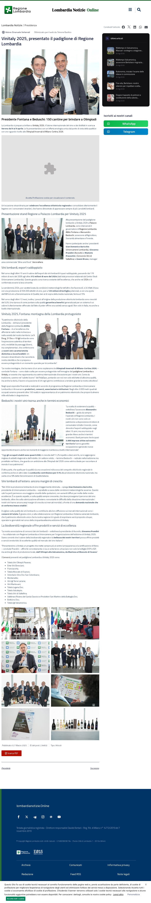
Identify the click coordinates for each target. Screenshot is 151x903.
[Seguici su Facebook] (19, 816)
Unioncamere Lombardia (77, 249)
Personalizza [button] (133, 894)
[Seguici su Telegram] (35, 816)
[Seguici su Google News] (52, 816)
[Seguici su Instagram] (43, 816)
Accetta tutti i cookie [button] (15, 899)
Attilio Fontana (72, 232)
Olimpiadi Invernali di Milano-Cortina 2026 (44, 131)
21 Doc (10, 338)
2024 (86, 279)
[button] (130, 9)
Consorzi (6, 557)
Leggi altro (118, 894)
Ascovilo (78, 252)
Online (93, 10)
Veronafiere (37, 262)
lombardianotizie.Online (33, 805)
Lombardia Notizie (68, 10)
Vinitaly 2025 (38, 125)
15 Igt (17, 338)
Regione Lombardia (88, 228)
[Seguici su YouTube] (60, 816)
